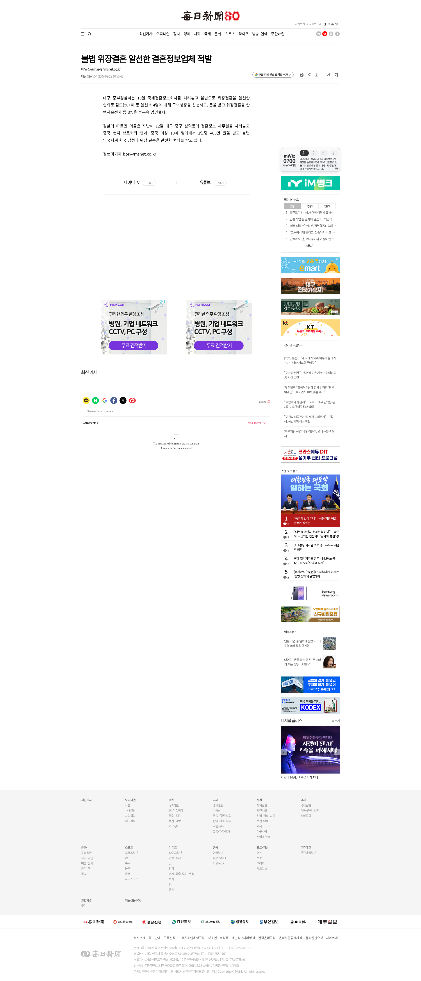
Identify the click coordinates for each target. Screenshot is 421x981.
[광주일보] (210, 922)
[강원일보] (123, 921)
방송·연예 (260, 33)
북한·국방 (175, 820)
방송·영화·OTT (222, 857)
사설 (127, 805)
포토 (259, 857)
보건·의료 (262, 820)
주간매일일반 (308, 852)
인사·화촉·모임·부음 (181, 873)
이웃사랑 (262, 831)
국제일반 (305, 805)
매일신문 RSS (133, 900)
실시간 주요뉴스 (293, 345)
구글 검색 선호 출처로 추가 (273, 75)
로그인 (322, 24)
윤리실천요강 (314, 937)
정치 (176, 33)
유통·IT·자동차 (221, 831)
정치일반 (174, 805)
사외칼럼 (130, 815)
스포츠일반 (131, 852)
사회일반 (262, 805)
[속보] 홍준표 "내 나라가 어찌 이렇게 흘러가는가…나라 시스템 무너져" (310, 360)
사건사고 (262, 810)
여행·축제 (175, 857)
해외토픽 (305, 815)
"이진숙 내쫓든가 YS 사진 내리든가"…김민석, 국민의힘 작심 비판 (309, 418)
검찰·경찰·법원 (266, 815)
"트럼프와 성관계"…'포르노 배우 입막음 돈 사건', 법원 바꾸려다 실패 (309, 404)
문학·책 (85, 868)
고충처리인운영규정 (191, 937)
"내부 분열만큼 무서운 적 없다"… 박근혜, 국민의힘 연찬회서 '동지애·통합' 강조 (316, 533)
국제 (207, 33)
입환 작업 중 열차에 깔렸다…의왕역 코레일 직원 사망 (321, 219)
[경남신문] (152, 921)
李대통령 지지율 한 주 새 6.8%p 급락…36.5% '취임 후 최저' (314, 560)
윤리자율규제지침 (290, 937)
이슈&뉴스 (290, 632)
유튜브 (212, 182)
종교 (83, 873)
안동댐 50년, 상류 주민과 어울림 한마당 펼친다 (317, 239)
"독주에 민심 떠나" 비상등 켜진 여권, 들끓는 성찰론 (315, 520)
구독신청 (169, 937)
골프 (127, 873)
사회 (197, 33)
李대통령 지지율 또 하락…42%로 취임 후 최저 (316, 547)
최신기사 (146, 33)
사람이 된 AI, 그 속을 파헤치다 (299, 777)
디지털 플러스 (291, 720)
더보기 (336, 721)
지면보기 (300, 24)
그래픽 (260, 863)
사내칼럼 (130, 810)
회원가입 (333, 24)
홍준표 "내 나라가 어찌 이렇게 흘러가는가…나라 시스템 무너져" (328, 212)
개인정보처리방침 (243, 937)
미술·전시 (87, 863)
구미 (83, 905)
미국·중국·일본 (309, 810)
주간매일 (277, 33)
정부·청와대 (176, 810)
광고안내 (154, 937)
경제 (187, 33)
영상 (259, 852)
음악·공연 (87, 857)
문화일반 (86, 852)
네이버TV (138, 182)
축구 (127, 863)
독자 (171, 878)
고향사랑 (86, 900)
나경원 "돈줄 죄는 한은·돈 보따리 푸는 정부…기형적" (302, 661)
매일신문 (87, 69)
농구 (127, 868)
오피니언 (162, 33)
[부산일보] (269, 921)
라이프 (243, 33)
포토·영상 (262, 847)
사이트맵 (332, 937)
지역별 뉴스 (263, 836)
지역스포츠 (131, 878)
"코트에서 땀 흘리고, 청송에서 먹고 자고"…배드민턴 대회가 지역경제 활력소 (335, 232)
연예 (215, 847)
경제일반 (218, 805)
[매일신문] (94, 921)
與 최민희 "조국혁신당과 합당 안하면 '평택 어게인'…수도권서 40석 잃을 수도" (309, 389)
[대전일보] (240, 921)
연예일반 (218, 852)
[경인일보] (181, 921)
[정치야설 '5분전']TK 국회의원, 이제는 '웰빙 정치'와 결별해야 (316, 574)
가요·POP (218, 863)
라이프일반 (175, 852)
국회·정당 (175, 815)
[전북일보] (298, 922)
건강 (171, 868)
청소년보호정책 (218, 937)
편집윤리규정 (267, 937)
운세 (171, 889)
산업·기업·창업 (222, 820)
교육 (259, 826)
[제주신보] (327, 922)
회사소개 (139, 937)
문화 (217, 33)
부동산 (217, 810)
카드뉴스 (262, 868)
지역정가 (174, 826)
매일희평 (130, 820)
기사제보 (311, 24)
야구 (127, 857)
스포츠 (230, 33)
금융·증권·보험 (222, 815)
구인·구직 (219, 826)
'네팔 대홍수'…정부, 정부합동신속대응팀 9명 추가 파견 (322, 225)
